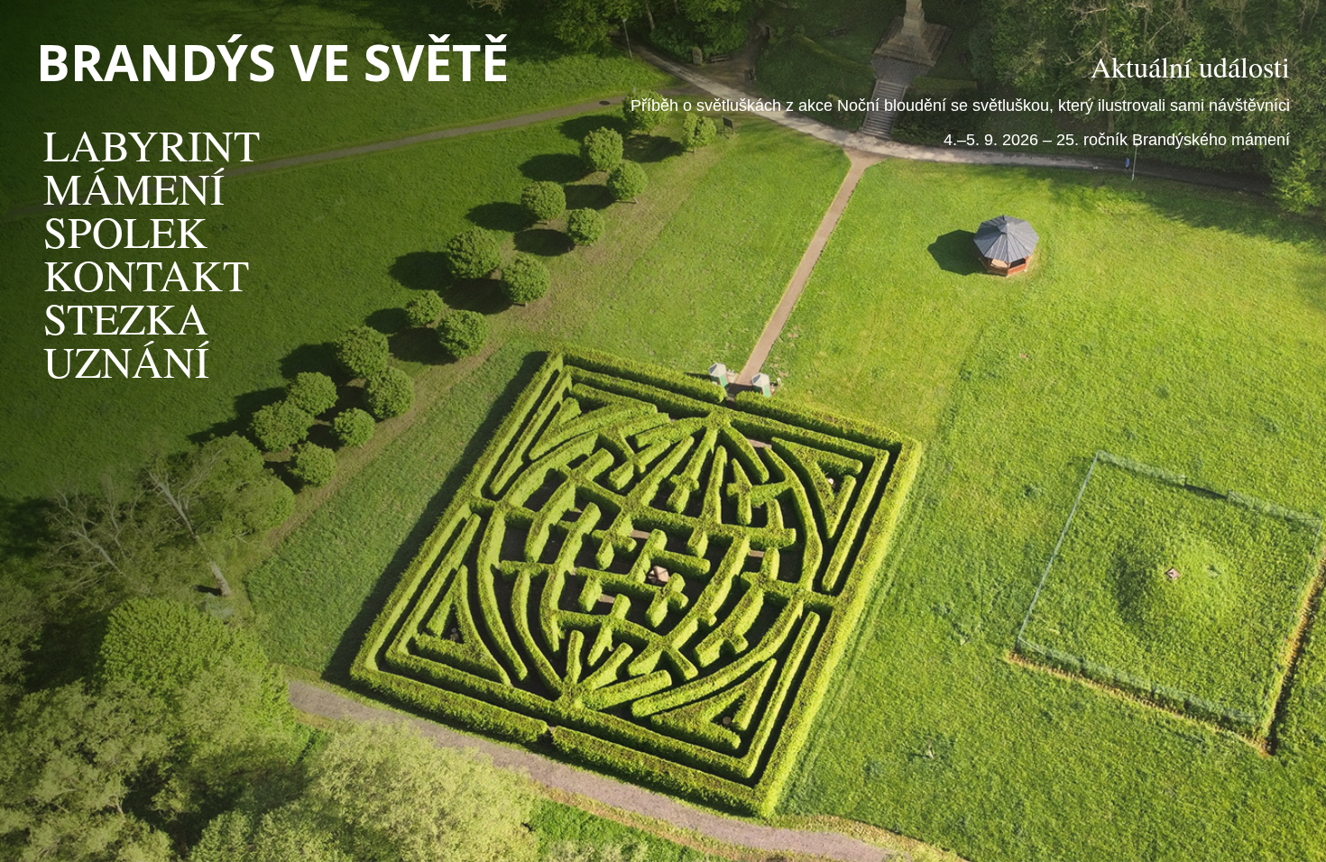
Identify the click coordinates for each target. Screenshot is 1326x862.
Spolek (125, 231)
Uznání (126, 361)
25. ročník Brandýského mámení (1173, 140)
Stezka (125, 317)
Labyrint (151, 144)
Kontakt (146, 274)
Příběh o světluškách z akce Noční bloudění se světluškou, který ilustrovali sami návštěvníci (960, 105)
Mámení (134, 187)
